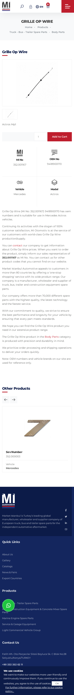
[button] (5, 399)
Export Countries (12, 578)
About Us (7, 554)
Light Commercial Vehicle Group (21, 630)
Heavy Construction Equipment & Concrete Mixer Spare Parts (34, 611)
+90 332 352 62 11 (12, 664)
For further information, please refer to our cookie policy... (34, 689)
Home (28, 27)
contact (17, 245)
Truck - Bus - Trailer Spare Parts (28, 32)
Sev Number (14, 452)
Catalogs (7, 566)
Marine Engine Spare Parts (17, 618)
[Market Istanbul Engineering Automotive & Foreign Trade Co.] (6, 6)
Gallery (6, 560)
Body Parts (58, 32)
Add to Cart (59, 136)
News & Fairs (9, 572)
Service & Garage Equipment (19, 624)
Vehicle (10, 464)
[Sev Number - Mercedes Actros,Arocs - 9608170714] (37, 429)
